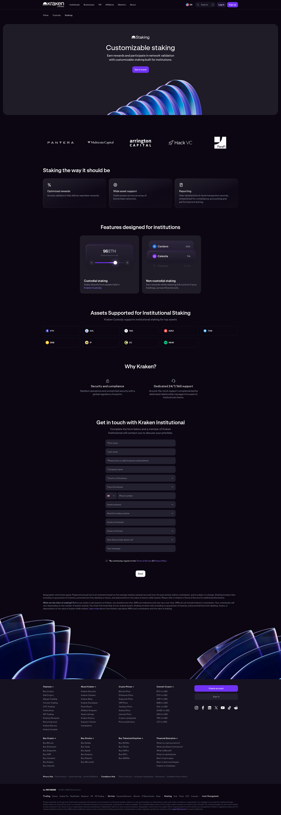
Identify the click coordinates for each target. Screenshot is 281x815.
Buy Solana (48, 762)
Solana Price (124, 710)
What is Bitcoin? (164, 750)
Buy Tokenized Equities (131, 738)
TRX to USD (162, 718)
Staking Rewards (51, 718)
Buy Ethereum (49, 746)
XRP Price (123, 702)
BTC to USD (162, 691)
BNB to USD (162, 702)
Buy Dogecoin (49, 750)
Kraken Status (88, 718)
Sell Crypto (48, 695)
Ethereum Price (126, 695)
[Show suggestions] (172, 478)
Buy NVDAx (124, 743)
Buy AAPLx (124, 750)
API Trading (48, 714)
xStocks (136, 796)
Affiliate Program (89, 710)
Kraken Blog (86, 699)
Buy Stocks (87, 738)
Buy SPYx (123, 754)
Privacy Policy (160, 560)
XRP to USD (162, 699)
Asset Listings (87, 714)
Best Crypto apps (165, 758)
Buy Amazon (86, 754)
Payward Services (124, 796)
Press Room (86, 706)
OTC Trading (49, 706)
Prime (181, 796)
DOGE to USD (163, 710)
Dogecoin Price (126, 699)
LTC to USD (162, 722)
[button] (74, 4)
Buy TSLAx (124, 746)
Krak (175, 796)
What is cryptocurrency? (168, 743)
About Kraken (88, 686)
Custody (194, 796)
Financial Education (167, 738)
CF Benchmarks (148, 796)
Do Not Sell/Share (90, 776)
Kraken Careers (88, 695)
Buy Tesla (85, 746)
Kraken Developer (89, 702)
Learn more (94, 608)
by (49, 789)
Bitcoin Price (124, 691)
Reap (158, 796)
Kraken (55, 796)
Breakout (85, 796)
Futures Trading (50, 702)
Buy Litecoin (48, 765)
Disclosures (160, 776)
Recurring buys (50, 722)
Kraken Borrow (50, 725)
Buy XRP (47, 754)
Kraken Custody (92, 287)
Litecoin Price (125, 714)
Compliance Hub (108, 776)
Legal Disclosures (179, 809)
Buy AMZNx (124, 758)
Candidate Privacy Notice (176, 776)
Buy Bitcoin (48, 743)
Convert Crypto (165, 686)
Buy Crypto (48, 691)
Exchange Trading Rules (144, 776)
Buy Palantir (86, 758)
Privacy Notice (61, 776)
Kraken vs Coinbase (166, 765)
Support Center (88, 722)
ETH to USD (162, 695)
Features (48, 686)
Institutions (48, 710)
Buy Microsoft (87, 762)
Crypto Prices (126, 686)
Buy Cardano (49, 758)
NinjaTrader (74, 796)
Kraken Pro (64, 796)
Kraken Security (88, 691)
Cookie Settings (75, 776)
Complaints (86, 725)
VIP (91, 796)
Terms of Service (144, 560)
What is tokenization (166, 754)
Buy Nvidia (86, 743)
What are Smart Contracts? (170, 746)
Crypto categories (127, 718)
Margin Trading (50, 699)
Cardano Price (125, 706)
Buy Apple (85, 750)
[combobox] (138, 478)
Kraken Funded (50, 729)
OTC (187, 796)
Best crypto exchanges (168, 762)
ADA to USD (162, 714)
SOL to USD (162, 706)
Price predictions (127, 722)
